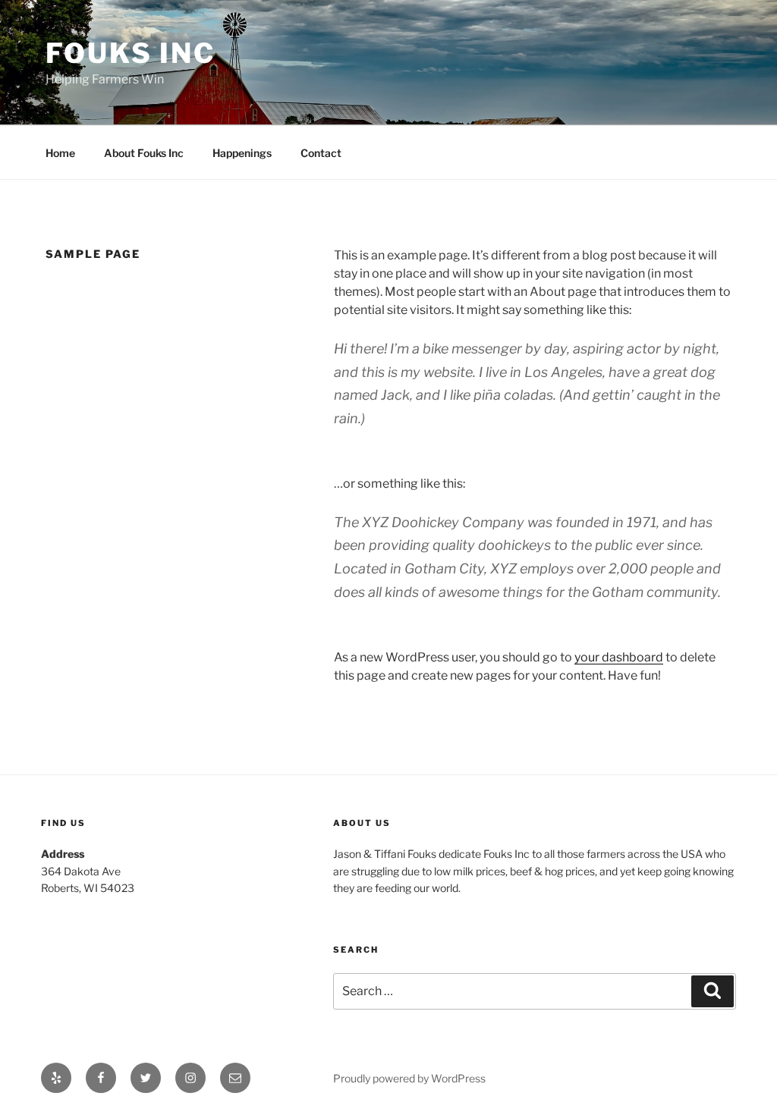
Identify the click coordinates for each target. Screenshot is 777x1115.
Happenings (242, 152)
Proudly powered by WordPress (409, 1078)
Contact (320, 152)
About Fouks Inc (144, 152)
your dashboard (618, 657)
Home (60, 152)
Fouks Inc (130, 53)
